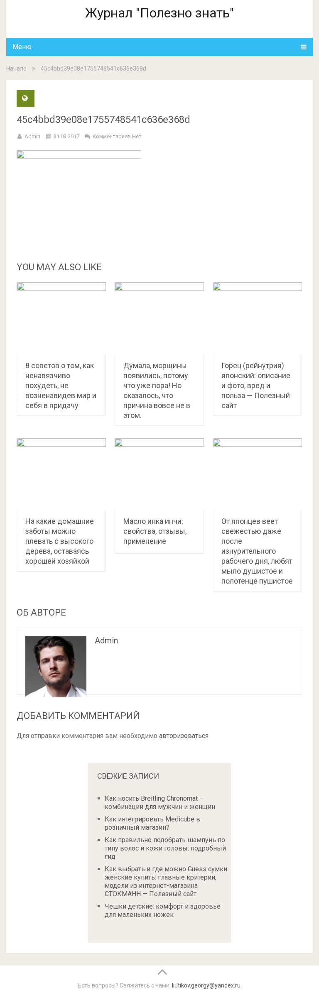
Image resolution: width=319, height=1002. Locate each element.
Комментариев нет (117, 136)
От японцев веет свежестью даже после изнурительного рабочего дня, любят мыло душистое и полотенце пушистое (257, 551)
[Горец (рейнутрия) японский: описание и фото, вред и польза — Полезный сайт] (257, 318)
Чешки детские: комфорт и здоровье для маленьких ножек (163, 910)
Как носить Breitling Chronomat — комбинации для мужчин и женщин (160, 802)
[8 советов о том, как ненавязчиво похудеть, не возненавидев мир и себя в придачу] (61, 318)
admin (32, 136)
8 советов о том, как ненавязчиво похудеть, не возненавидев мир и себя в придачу (60, 385)
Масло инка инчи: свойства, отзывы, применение (154, 531)
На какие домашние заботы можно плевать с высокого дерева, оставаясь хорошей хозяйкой (59, 541)
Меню (22, 47)
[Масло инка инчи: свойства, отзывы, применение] (159, 474)
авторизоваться (184, 736)
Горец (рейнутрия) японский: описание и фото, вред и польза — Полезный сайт (255, 385)
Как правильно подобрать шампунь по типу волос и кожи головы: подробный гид (165, 848)
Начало (16, 68)
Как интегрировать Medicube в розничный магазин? (152, 823)
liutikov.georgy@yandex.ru (206, 985)
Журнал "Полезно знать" (159, 13)
